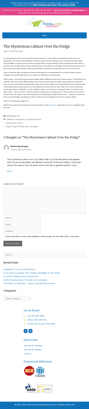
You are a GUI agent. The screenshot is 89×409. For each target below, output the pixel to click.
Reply (9, 171)
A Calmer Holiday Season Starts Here (20, 276)
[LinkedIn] (30, 331)
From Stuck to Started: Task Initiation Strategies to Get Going (31, 273)
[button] (44, 4)
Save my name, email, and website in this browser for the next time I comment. (42, 236)
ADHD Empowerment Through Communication (25, 280)
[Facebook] (26, 331)
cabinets (10, 119)
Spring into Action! (14, 123)
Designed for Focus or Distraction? (19, 269)
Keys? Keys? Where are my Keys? (22, 126)
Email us (51, 105)
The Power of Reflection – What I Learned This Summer (29, 283)
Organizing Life (13, 116)
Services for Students (33, 345)
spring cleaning (34, 119)
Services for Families (33, 349)
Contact (27, 353)
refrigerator (20, 119)
